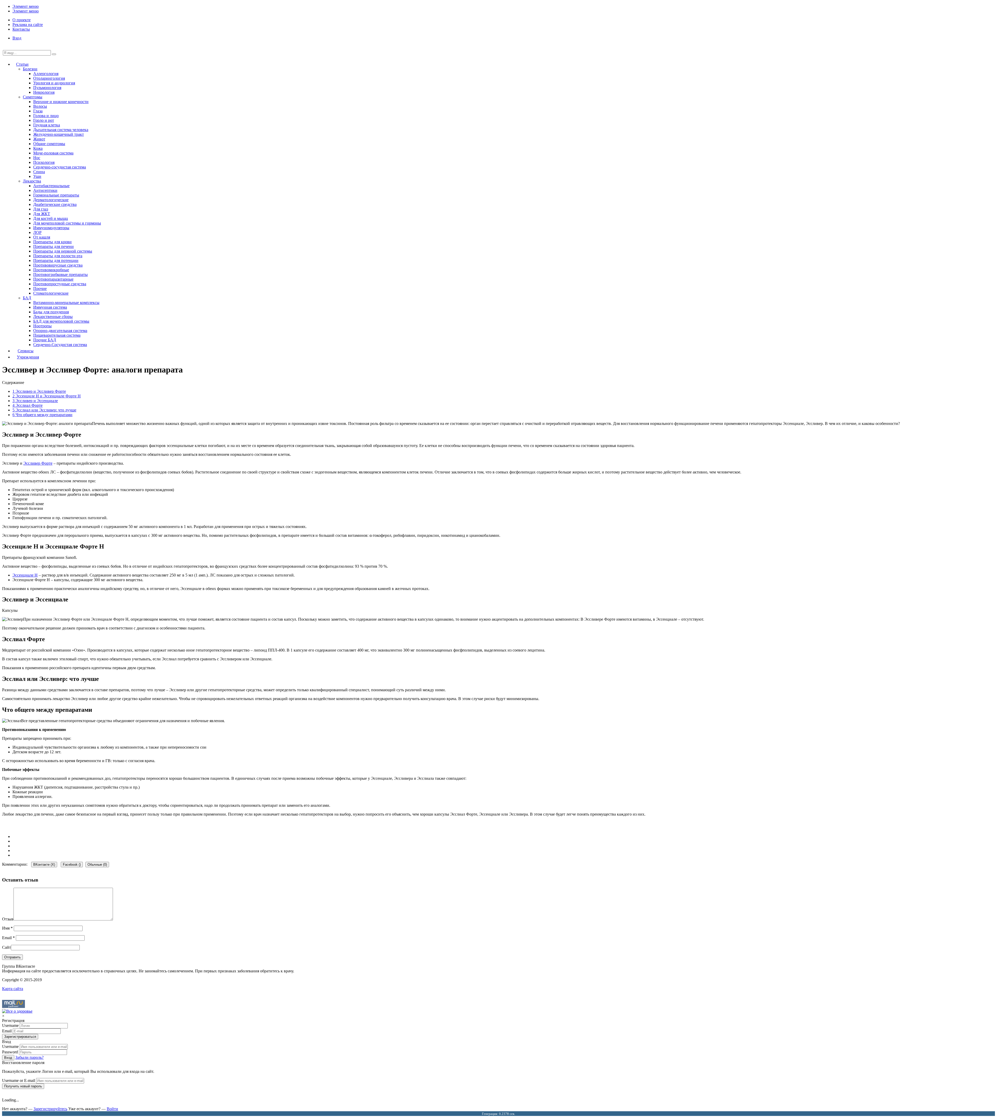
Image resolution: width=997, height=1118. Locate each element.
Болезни (30, 69)
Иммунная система (50, 307)
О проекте (21, 20)
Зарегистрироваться (20, 1037)
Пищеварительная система (56, 335)
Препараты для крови (52, 242)
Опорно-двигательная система (60, 330)
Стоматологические (51, 293)
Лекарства (32, 181)
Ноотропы (42, 326)
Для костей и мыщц (50, 218)
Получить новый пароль (23, 1086)
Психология (44, 162)
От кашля (41, 237)
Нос (36, 157)
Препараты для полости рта (57, 256)
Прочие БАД (44, 340)
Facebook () (72, 864)
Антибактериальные (51, 186)
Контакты (21, 29)
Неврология (44, 92)
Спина (39, 172)
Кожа (38, 148)
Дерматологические (51, 200)
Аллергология (45, 73)
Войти (112, 1109)
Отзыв (8, 919)
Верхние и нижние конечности (61, 101)
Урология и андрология (54, 83)
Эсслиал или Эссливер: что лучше (44, 410)
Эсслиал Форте (27, 405)
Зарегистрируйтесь (50, 1109)
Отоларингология (49, 78)
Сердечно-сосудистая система (59, 167)
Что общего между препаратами (42, 414)
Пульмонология (47, 87)
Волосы (40, 106)
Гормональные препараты (56, 195)
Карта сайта (12, 988)
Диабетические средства (55, 204)
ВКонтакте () (44, 864)
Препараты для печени (53, 246)
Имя (7, 928)
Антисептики (45, 190)
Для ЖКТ (41, 214)
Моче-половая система (53, 153)
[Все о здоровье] (17, 1011)
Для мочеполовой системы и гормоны (67, 223)
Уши (37, 176)
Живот (39, 139)
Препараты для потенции (55, 260)
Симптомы (32, 97)
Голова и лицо (46, 115)
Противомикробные (51, 270)
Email (8, 938)
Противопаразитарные (53, 279)
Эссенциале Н (25, 575)
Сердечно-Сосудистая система (60, 344)
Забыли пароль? (29, 1057)
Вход (16, 38)
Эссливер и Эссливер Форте (39, 391)
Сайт (6, 947)
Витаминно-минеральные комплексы (66, 302)
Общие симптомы (49, 143)
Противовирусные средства (58, 265)
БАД (27, 298)
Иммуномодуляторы (51, 228)
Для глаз (40, 209)
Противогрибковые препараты (60, 274)
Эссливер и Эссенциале (35, 400)
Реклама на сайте (27, 24)
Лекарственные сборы (53, 316)
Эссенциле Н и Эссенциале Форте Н (46, 396)
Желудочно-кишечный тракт (58, 134)
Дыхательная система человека (60, 129)
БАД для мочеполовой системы (61, 321)
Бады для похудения (51, 312)
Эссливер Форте (37, 463)
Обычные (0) (97, 864)
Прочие (40, 288)
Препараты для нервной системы (62, 251)
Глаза (38, 111)
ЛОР (37, 232)
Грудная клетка (46, 125)
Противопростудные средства (59, 284)
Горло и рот (43, 120)
